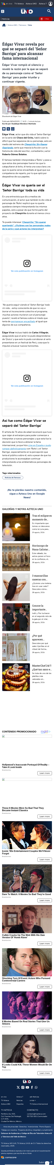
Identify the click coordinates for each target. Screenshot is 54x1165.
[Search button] (49, 11)
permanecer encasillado (23, 321)
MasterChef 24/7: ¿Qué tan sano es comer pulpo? (42, 667)
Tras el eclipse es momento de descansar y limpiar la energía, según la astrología (42, 517)
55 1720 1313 (31, 1116)
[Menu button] (4, 11)
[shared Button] (12, 129)
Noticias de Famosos (13, 478)
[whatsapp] (36, 1088)
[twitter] (18, 1088)
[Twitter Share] (8, 129)
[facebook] (32, 1088)
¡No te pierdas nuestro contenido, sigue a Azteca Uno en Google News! (27, 493)
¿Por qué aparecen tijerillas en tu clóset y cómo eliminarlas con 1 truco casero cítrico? (41, 637)
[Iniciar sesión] (50, 4)
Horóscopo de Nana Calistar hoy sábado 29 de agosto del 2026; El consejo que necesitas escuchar (41, 547)
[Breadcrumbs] (5, 25)
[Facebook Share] (4, 129)
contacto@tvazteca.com (36, 1114)
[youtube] (27, 1088)
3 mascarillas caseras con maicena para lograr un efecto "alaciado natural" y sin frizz (41, 577)
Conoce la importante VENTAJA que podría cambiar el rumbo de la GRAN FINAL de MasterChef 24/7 (41, 607)
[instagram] (23, 1088)
